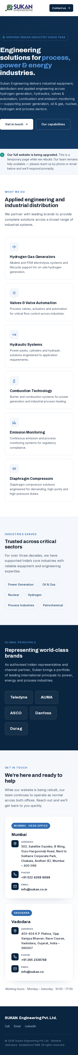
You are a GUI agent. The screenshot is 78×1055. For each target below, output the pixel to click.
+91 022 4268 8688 (35, 877)
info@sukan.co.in (34, 889)
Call (7, 1026)
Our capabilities (53, 124)
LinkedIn (30, 1026)
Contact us (59, 8)
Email (17, 1026)
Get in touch (14, 124)
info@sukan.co (32, 972)
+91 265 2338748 (34, 960)
